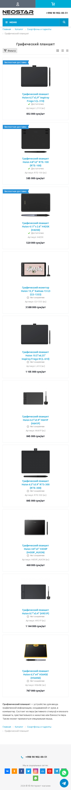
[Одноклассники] (14, 771)
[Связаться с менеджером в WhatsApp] (64, 772)
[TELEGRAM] (56, 771)
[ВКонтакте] (7, 771)
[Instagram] (35, 771)
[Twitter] (28, 771)
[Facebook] (21, 771)
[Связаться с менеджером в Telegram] (64, 783)
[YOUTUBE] (49, 771)
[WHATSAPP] (35, 778)
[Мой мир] (42, 771)
